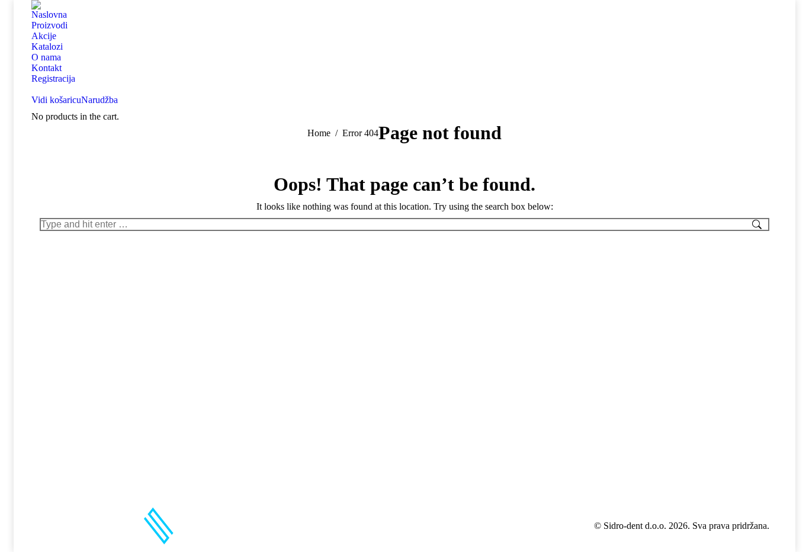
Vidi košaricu (56, 100)
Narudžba (99, 100)
